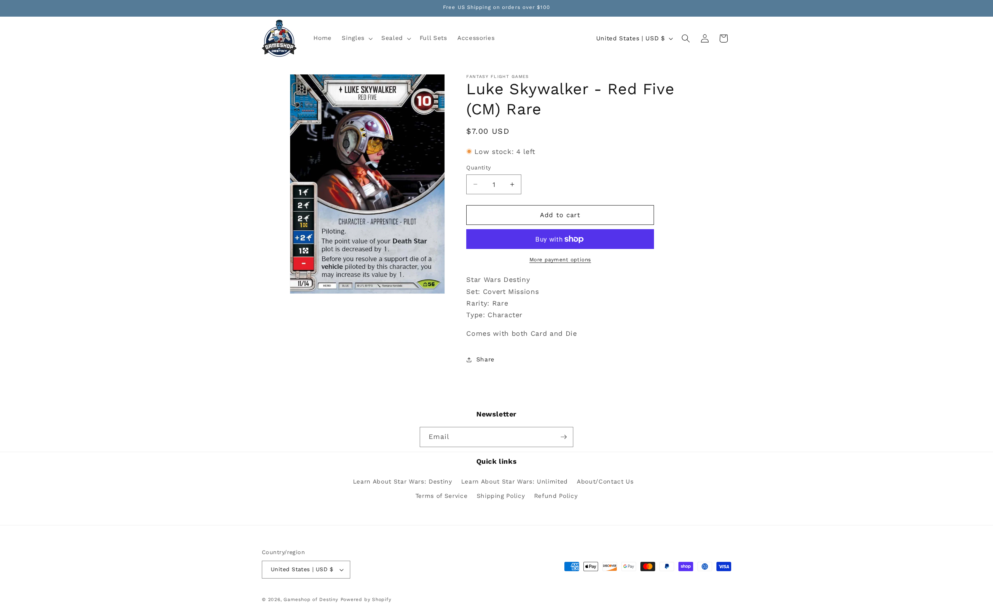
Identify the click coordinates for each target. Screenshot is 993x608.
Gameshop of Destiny (311, 599)
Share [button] (485, 359)
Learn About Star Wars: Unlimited (514, 481)
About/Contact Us (605, 481)
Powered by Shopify (366, 599)
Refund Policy (556, 495)
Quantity (478, 167)
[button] (356, 38)
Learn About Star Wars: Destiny (402, 481)
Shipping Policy (501, 495)
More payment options (560, 260)
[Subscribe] (563, 437)
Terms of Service (441, 495)
